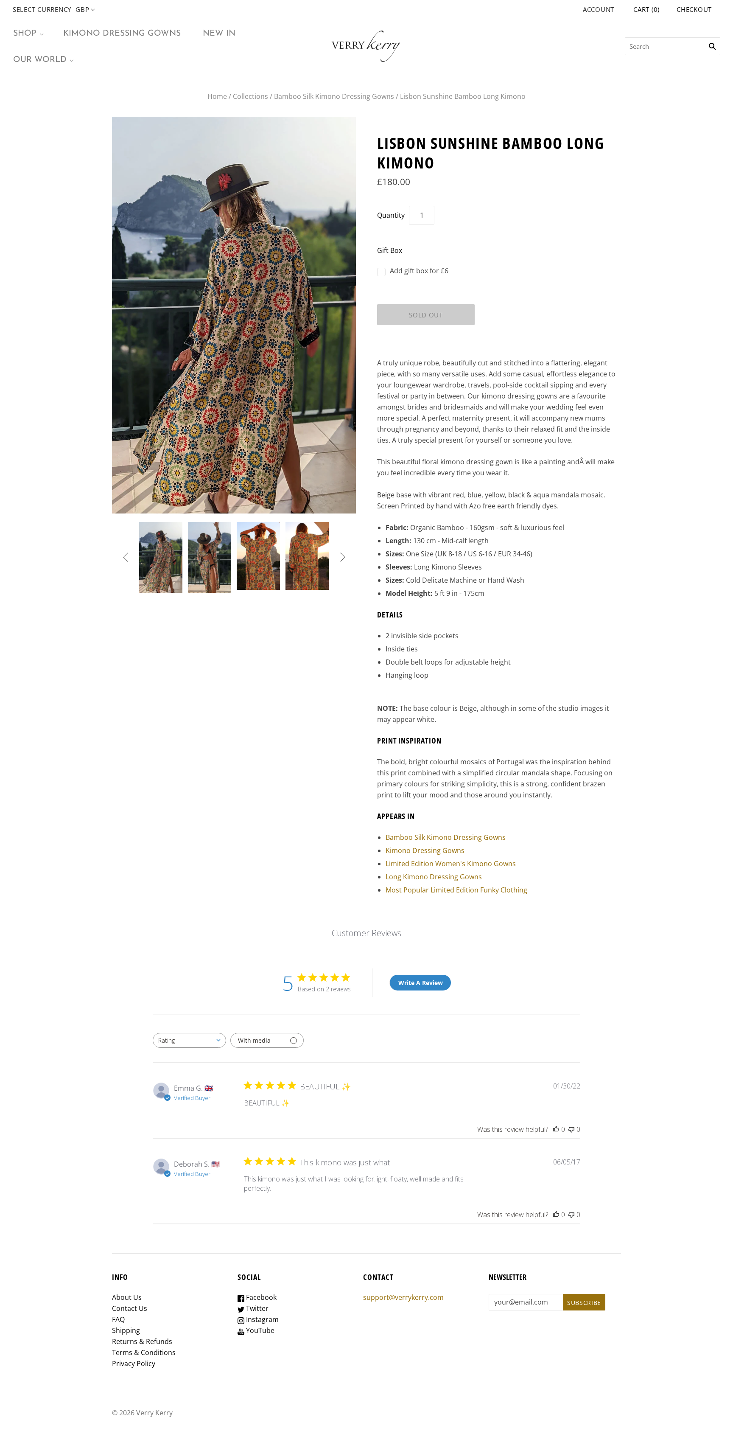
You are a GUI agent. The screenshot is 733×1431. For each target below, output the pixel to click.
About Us (127, 1297)
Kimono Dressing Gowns (425, 850)
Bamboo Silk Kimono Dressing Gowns (334, 96)
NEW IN (219, 33)
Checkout (694, 9)
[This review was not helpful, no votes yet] (571, 1129)
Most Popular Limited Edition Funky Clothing (456, 890)
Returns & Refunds (142, 1341)
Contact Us (129, 1308)
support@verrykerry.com (403, 1297)
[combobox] (189, 1040)
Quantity (391, 215)
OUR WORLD (40, 60)
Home (217, 96)
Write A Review (420, 983)
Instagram (261, 1319)
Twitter (256, 1308)
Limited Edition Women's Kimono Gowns (451, 863)
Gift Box (389, 250)
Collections (250, 96)
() (646, 9)
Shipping (126, 1330)
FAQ (118, 1319)
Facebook (260, 1297)
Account (598, 9)
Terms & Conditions (144, 1352)
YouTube (259, 1330)
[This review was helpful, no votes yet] (556, 1129)
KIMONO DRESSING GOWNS (122, 33)
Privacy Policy (133, 1363)
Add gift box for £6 (419, 270)
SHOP (24, 33)
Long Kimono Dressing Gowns (434, 876)
